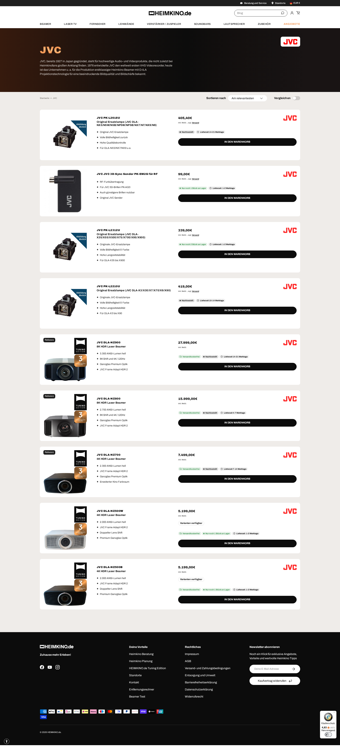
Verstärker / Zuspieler (164, 24)
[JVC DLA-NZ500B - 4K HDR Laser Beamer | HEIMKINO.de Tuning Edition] (65, 584)
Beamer (45, 24)
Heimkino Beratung (141, 654)
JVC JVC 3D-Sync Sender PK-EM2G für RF (127, 174)
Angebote (292, 24)
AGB (188, 661)
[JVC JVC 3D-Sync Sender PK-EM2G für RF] (65, 191)
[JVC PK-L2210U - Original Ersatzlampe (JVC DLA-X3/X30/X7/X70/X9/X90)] (65, 303)
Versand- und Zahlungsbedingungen (207, 668)
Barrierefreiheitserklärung (201, 682)
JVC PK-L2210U (108, 286)
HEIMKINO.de (54, 732)
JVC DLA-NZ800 (108, 398)
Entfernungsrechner (141, 689)
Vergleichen (282, 98)
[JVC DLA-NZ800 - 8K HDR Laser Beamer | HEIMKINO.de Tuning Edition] (65, 415)
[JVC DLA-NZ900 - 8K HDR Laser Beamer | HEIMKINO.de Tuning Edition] (65, 359)
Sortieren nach (216, 98)
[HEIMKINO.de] (170, 13)
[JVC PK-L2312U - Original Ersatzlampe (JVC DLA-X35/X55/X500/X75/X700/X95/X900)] (65, 247)
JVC (55, 98)
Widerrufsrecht (194, 696)
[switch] (328, 734)
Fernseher (98, 24)
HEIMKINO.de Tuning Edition (147, 668)
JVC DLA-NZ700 (108, 454)
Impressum (192, 654)
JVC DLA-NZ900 (108, 342)
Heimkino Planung (140, 661)
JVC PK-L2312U (108, 230)
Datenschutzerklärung (199, 689)
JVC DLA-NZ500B (110, 567)
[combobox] (260, 13)
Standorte (135, 675)
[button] (298, 13)
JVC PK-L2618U (108, 117)
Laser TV (70, 24)
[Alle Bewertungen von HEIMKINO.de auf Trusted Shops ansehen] (75, 686)
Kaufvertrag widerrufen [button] (272, 680)
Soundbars (202, 24)
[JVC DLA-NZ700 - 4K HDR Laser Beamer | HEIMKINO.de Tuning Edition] (65, 472)
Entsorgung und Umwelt (200, 675)
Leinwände (126, 24)
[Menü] (334, 713)
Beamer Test (137, 696)
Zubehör (264, 24)
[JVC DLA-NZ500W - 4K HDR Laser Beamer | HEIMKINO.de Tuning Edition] (65, 528)
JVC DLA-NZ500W (110, 511)
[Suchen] (282, 13)
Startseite (44, 98)
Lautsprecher (234, 24)
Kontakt (134, 682)
